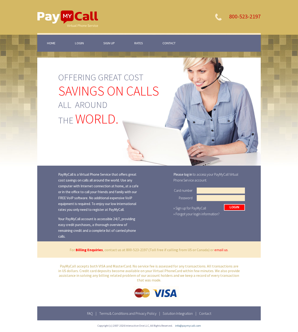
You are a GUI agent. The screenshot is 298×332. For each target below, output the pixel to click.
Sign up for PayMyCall (191, 208)
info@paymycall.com (188, 325)
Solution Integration (178, 313)
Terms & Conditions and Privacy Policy (127, 313)
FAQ (90, 313)
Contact (205, 313)
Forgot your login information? (198, 214)
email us (221, 249)
